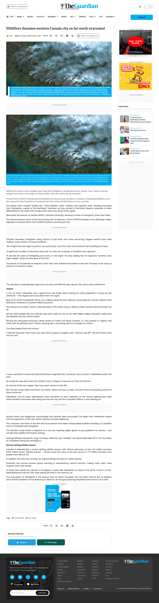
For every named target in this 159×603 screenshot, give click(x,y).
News (19, 16)
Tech (91, 16)
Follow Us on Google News (18, 6)
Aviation (61, 564)
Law (107, 576)
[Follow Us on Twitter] (20, 577)
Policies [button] (86, 589)
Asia (59, 578)
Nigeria (80, 578)
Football (95, 567)
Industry (95, 570)
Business (52, 16)
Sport (64, 16)
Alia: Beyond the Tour (138, 130)
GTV (101, 16)
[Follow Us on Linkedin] (36, 577)
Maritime (95, 576)
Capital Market (63, 567)
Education (81, 570)
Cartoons (81, 573)
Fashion (95, 564)
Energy (60, 570)
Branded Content (64, 581)
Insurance (96, 573)
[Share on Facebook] (50, 36)
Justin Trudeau (32, 518)
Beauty (80, 567)
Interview (109, 567)
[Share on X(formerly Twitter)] (56, 36)
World (94, 578)
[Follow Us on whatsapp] (44, 577)
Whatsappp (52, 542)
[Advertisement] (58, 355)
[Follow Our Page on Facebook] (12, 577)
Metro (30, 16)
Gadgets (109, 573)
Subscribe (42, 593)
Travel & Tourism (112, 561)
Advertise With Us (74, 589)
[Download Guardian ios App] (33, 583)
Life (72, 16)
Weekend (109, 564)
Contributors (62, 561)
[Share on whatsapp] (61, 36)
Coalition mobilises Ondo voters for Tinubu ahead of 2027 (139, 141)
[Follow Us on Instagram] (28, 577)
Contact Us (97, 589)
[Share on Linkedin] (72, 36)
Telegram (23, 542)
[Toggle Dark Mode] (148, 6)
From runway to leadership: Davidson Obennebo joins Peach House (140, 120)
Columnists (81, 576)
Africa (60, 576)
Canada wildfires (19, 518)
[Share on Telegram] (67, 36)
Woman (110, 16)
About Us (61, 589)
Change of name (112, 578)
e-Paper (141, 17)
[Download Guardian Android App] (17, 583)
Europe (80, 564)
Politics (40, 16)
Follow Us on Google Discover (90, 36)
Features (95, 561)
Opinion (82, 16)
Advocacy (61, 573)
